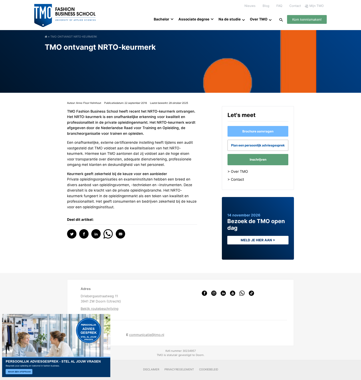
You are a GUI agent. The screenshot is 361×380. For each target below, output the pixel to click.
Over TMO (258, 19)
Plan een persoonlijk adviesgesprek (258, 145)
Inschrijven (258, 159)
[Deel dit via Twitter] (71, 234)
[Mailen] (120, 234)
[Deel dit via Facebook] (84, 234)
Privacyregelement (179, 369)
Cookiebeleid (208, 369)
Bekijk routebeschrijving (99, 308)
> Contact (236, 179)
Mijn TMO (316, 6)
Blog (266, 6)
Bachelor (161, 19)
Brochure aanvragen (257, 131)
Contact (295, 6)
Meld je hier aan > (258, 240)
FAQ (279, 6)
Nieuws (249, 6)
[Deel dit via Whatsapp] (108, 233)
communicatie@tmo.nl (146, 335)
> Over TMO (238, 171)
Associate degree (193, 19)
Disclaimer (151, 369)
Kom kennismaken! (307, 19)
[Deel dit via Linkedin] (96, 234)
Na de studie (230, 19)
